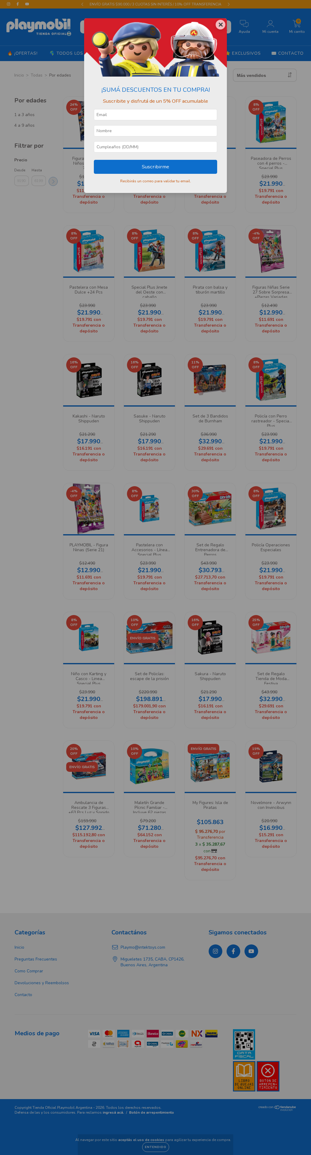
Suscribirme (155, 166)
